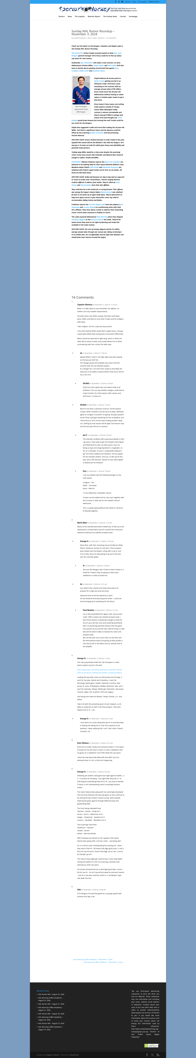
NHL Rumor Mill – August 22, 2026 (51, 994)
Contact (123, 16)
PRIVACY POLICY (154, 2)
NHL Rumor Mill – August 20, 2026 (51, 1014)
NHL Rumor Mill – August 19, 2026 (51, 1023)
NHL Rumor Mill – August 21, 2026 (51, 1004)
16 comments (111, 38)
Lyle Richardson (80, 38)
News (134, 2)
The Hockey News (110, 16)
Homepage (133, 16)
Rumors (127, 2)
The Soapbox (142, 2)
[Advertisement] (140, 69)
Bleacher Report (94, 16)
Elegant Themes (53, 1055)
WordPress (74, 1055)
